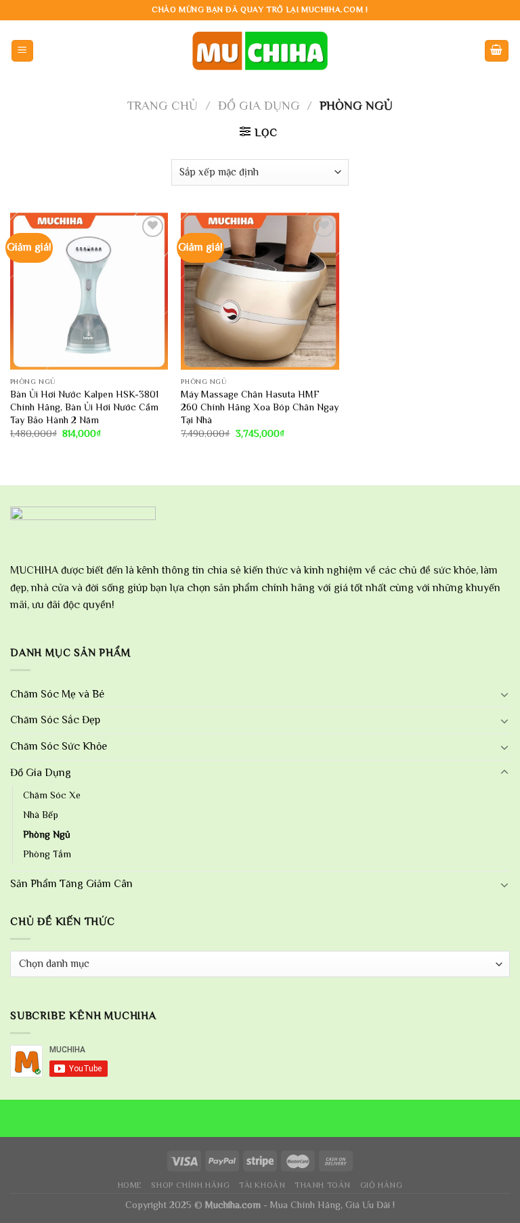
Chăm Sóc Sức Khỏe (58, 746)
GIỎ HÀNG (381, 1185)
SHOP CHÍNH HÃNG (190, 1185)
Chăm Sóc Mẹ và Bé (57, 694)
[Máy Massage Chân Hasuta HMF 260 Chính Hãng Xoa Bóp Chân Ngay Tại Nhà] (260, 291)
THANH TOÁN (323, 1185)
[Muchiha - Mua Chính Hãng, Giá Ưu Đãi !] (260, 50)
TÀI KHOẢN (262, 1185)
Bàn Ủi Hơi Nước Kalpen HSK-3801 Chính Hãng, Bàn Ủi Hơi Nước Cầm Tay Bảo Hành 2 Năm (84, 407)
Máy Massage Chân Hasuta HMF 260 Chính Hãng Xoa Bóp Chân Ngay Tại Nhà (260, 407)
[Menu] (23, 51)
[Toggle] (504, 694)
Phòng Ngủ (46, 834)
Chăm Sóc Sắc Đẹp (55, 720)
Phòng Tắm (47, 854)
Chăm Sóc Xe (52, 795)
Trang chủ (162, 105)
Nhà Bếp (40, 814)
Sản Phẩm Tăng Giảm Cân (71, 884)
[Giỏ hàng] (497, 51)
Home (130, 1185)
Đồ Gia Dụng (259, 105)
